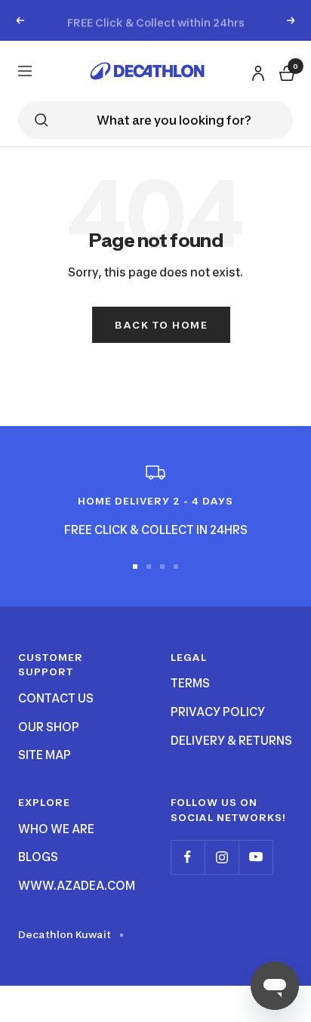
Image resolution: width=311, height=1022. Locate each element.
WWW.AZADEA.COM (76, 885)
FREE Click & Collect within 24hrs (156, 20)
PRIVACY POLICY (218, 712)
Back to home (161, 325)
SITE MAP (44, 755)
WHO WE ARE (56, 829)
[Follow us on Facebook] (188, 857)
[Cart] (285, 70)
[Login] (256, 69)
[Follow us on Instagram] (222, 857)
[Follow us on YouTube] (256, 857)
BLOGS (38, 857)
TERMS (190, 683)
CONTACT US (56, 698)
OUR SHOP (48, 727)
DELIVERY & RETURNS (231, 740)
